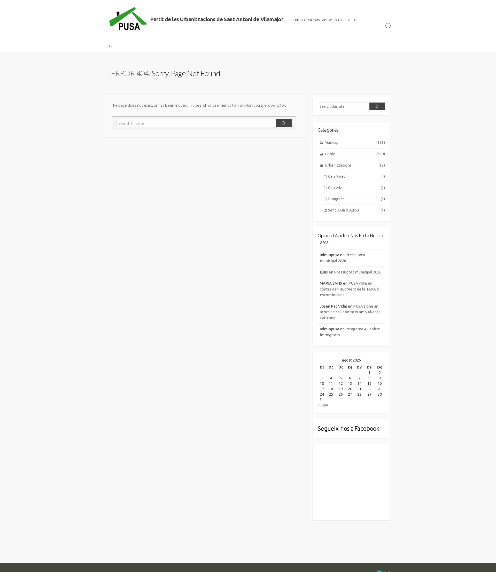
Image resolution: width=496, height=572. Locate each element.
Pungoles (356, 199)
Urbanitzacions (355, 165)
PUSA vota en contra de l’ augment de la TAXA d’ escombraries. (350, 289)
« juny (323, 405)
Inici (109, 45)
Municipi (355, 142)
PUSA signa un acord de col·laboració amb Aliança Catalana (350, 312)
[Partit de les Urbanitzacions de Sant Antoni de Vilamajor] (128, 19)
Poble (355, 154)
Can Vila (356, 187)
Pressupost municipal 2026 (357, 272)
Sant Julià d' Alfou (356, 210)
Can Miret (356, 176)
